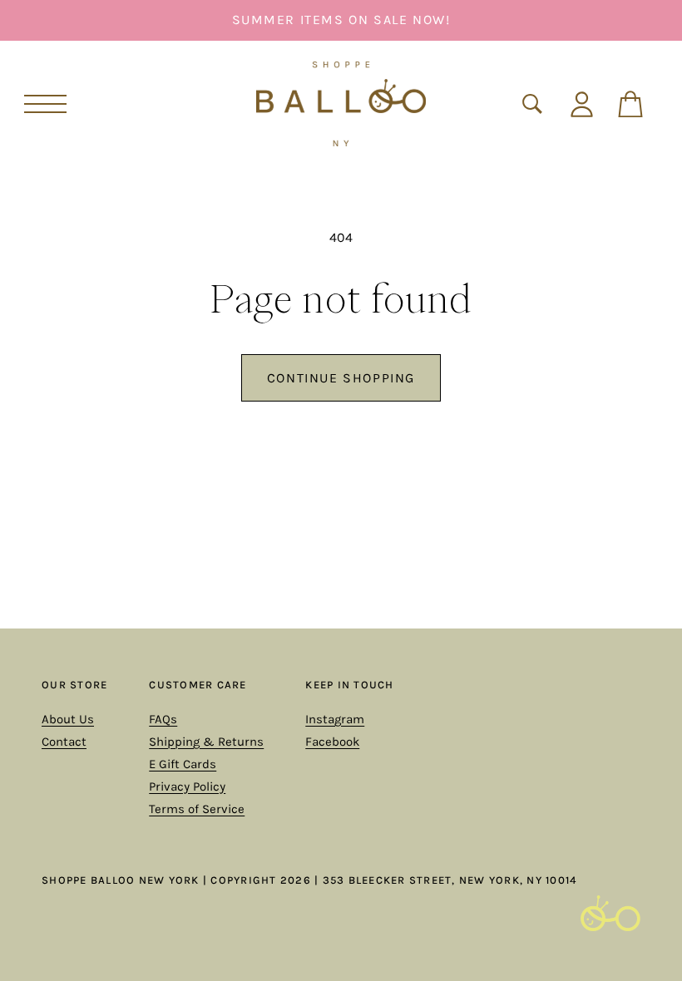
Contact (64, 741)
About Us (68, 719)
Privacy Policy (187, 786)
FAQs (163, 719)
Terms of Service (197, 808)
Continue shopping (341, 378)
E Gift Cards (182, 764)
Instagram (334, 719)
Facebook (332, 741)
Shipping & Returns (206, 741)
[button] (45, 104)
